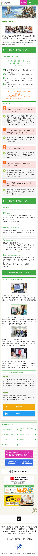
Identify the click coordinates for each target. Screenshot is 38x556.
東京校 (28, 527)
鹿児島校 (22, 533)
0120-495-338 (21, 471)
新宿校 (35, 527)
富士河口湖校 (23, 529)
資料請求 (23, 2)
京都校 (13, 531)
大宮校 (22, 527)
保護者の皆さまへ (25, 434)
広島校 (9, 533)
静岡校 (31, 529)
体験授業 (19, 407)
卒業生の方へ (24, 439)
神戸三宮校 (31, 531)
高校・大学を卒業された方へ (27, 429)
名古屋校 (6, 531)
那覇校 (29, 533)
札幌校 (3, 527)
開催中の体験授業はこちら (19, 50)
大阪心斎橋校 (21, 531)
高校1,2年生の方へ (8, 434)
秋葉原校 (7, 529)
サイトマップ (8, 539)
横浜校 (14, 529)
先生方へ (5, 439)
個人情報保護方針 (27, 539)
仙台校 (9, 527)
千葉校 (16, 527)
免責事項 (17, 539)
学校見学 (19, 413)
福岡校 (15, 533)
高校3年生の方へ (7, 429)
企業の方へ (5, 445)
